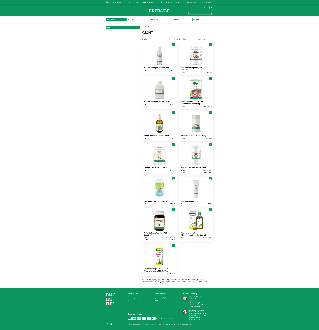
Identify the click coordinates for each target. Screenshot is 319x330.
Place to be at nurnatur (134, 301)
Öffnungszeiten (132, 299)
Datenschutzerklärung (161, 299)
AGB (156, 301)
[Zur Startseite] (111, 300)
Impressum (158, 303)
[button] (204, 7)
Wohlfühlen (144, 26)
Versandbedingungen (161, 297)
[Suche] (211, 13)
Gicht (108, 27)
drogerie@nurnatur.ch (186, 324)
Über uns (130, 297)
